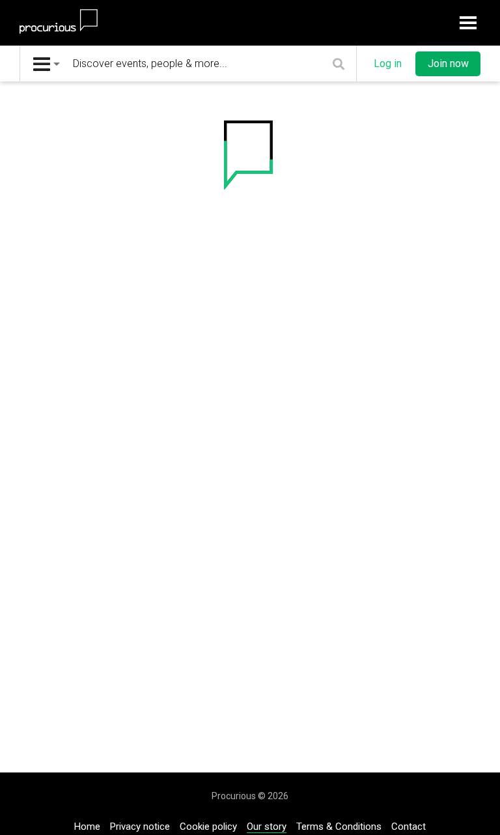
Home (87, 826)
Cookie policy (208, 826)
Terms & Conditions (339, 826)
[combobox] (46, 63)
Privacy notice (140, 826)
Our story (266, 826)
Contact (408, 826)
